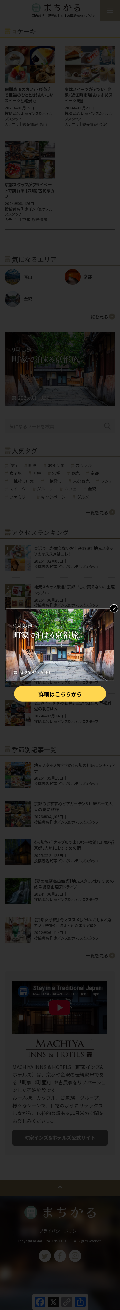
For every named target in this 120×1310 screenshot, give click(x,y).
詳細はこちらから (60, 694)
